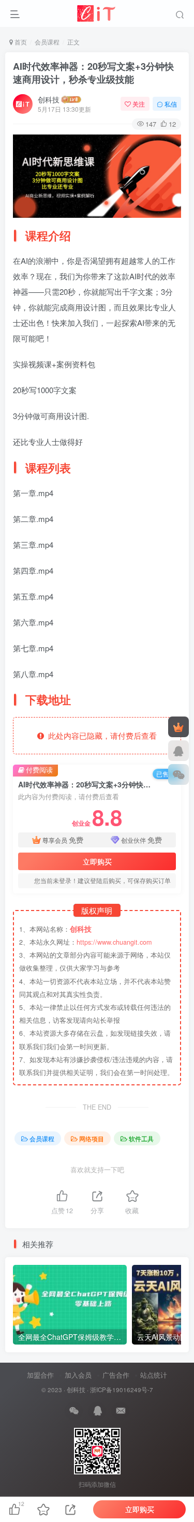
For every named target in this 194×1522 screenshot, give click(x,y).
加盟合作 (40, 1375)
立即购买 (97, 861)
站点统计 (153, 1375)
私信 (171, 103)
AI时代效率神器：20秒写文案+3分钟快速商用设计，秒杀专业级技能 (93, 72)
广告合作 (115, 1375)
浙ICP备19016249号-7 (121, 1389)
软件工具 (141, 1138)
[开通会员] (178, 727)
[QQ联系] (178, 750)
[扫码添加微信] (178, 774)
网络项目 (91, 1138)
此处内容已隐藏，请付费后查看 (100, 735)
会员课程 (47, 41)
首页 (20, 41)
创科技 (48, 99)
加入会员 (78, 1375)
